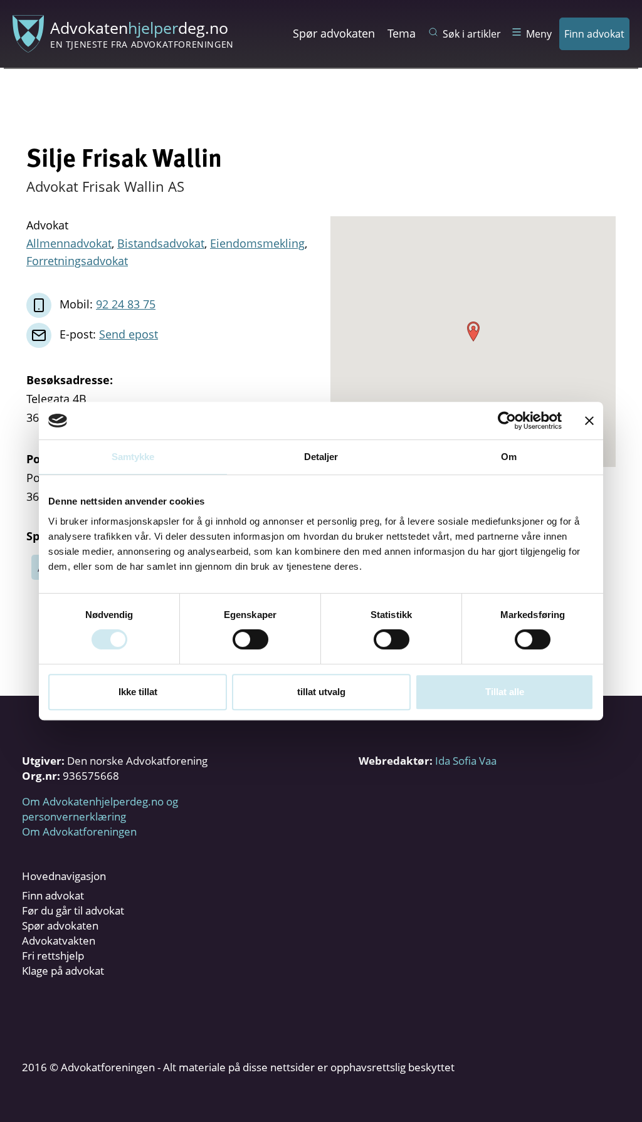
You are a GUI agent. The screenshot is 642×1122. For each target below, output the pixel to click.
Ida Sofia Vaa (466, 760)
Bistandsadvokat (160, 243)
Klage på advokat (63, 970)
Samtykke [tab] (133, 456)
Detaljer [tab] (321, 456)
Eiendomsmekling (257, 243)
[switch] (250, 639)
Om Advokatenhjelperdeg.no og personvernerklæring (100, 809)
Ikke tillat (137, 691)
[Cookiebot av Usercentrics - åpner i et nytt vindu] (507, 420)
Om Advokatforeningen (79, 831)
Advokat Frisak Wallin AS (105, 186)
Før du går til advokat (73, 910)
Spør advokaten (334, 33)
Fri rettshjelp (53, 955)
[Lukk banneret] (589, 420)
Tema (401, 33)
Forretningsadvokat (77, 260)
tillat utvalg (321, 691)
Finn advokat (594, 34)
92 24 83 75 (125, 304)
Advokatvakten (58, 940)
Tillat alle (504, 691)
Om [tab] (509, 456)
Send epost (128, 334)
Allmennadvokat (69, 243)
